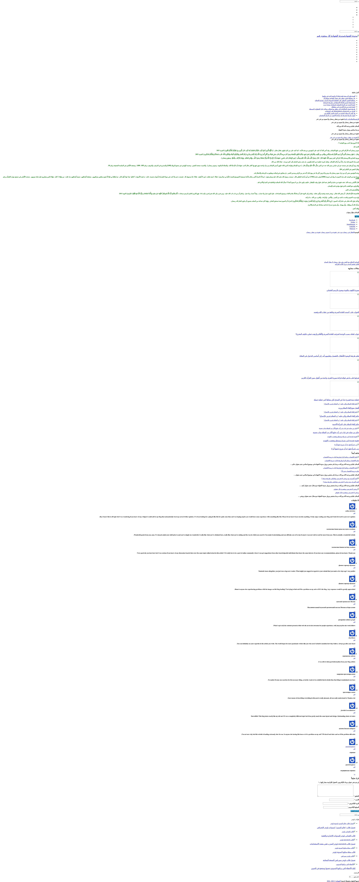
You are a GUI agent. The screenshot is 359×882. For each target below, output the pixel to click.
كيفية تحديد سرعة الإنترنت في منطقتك (343, 107)
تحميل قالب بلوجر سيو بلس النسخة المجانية (339, 860)
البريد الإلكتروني (353, 803)
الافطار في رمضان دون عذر (346, 232)
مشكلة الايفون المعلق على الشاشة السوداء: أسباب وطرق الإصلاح (335, 100)
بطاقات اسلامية (346, 20)
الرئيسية (352, 40)
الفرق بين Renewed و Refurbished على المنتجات (340, 111)
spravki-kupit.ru (350, 747)
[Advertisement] (179, 77)
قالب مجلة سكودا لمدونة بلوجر (344, 852)
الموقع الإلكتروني (353, 807)
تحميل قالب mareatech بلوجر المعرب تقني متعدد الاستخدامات (332, 844)
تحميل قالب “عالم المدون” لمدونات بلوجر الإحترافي (336, 827)
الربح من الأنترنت (349, 50)
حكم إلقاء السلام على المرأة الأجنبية (345, 424)
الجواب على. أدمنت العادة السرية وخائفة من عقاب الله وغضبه (336, 312)
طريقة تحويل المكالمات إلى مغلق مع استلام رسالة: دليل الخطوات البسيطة (332, 109)
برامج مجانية (351, 52)
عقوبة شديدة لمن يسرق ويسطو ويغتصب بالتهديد (341, 440)
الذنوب (309, 162)
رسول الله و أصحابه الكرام (342, 22)
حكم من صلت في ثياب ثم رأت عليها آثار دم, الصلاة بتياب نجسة (336, 432)
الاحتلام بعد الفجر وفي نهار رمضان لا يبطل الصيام (341, 262)
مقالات (353, 61)
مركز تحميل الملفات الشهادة (345, 12)
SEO (353, 47)
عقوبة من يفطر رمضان (313, 232)
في (354, 513)
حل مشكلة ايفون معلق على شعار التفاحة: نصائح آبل (339, 98)
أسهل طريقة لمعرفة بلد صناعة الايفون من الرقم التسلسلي (337, 115)
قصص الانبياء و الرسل (344, 24)
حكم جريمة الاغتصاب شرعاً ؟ (350, 471)
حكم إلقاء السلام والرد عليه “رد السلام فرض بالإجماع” (339, 416)
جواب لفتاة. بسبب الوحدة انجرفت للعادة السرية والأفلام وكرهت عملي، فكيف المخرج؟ (327, 334)
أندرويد (353, 57)
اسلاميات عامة (350, 15)
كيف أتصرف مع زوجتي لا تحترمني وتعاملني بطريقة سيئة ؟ (341, 482)
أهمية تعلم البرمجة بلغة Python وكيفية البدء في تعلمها (338, 96)
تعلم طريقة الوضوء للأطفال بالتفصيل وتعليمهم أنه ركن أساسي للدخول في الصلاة (329, 356)
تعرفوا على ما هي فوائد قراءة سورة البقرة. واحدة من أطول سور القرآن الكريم (330, 378)
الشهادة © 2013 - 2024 (334, 881)
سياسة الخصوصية (349, 10)
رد (354, 520)
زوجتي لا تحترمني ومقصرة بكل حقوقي (347, 492)
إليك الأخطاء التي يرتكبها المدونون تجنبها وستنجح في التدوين (333, 868)
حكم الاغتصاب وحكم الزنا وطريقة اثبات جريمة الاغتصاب (342, 460)
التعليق (356, 796)
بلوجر (353, 43)
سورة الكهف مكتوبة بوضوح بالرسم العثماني (343, 290)
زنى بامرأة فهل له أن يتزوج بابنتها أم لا (345, 448)
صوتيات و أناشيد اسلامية (343, 27)
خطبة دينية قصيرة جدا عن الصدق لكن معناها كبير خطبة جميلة (336, 399)
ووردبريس (351, 45)
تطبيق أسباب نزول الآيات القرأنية (347, 264)
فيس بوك (352, 59)
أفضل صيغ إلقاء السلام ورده (349, 408)
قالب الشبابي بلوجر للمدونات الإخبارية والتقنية (338, 835)
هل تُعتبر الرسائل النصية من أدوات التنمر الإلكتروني (339, 113)
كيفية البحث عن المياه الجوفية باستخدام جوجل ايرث (339, 105)
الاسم (356, 800)
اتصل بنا (352, 7)
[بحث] (358, 1)
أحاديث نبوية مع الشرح (344, 17)
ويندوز (353, 54)
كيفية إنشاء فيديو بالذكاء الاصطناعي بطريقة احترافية (339, 102)
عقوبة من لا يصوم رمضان (329, 232)
